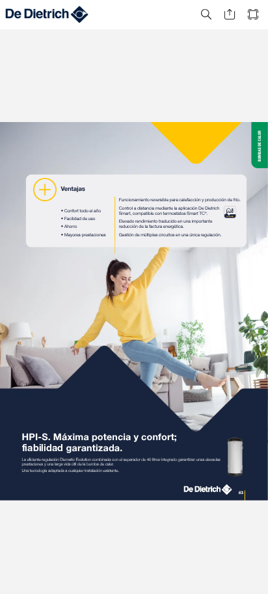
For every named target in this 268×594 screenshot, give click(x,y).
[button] (206, 14)
